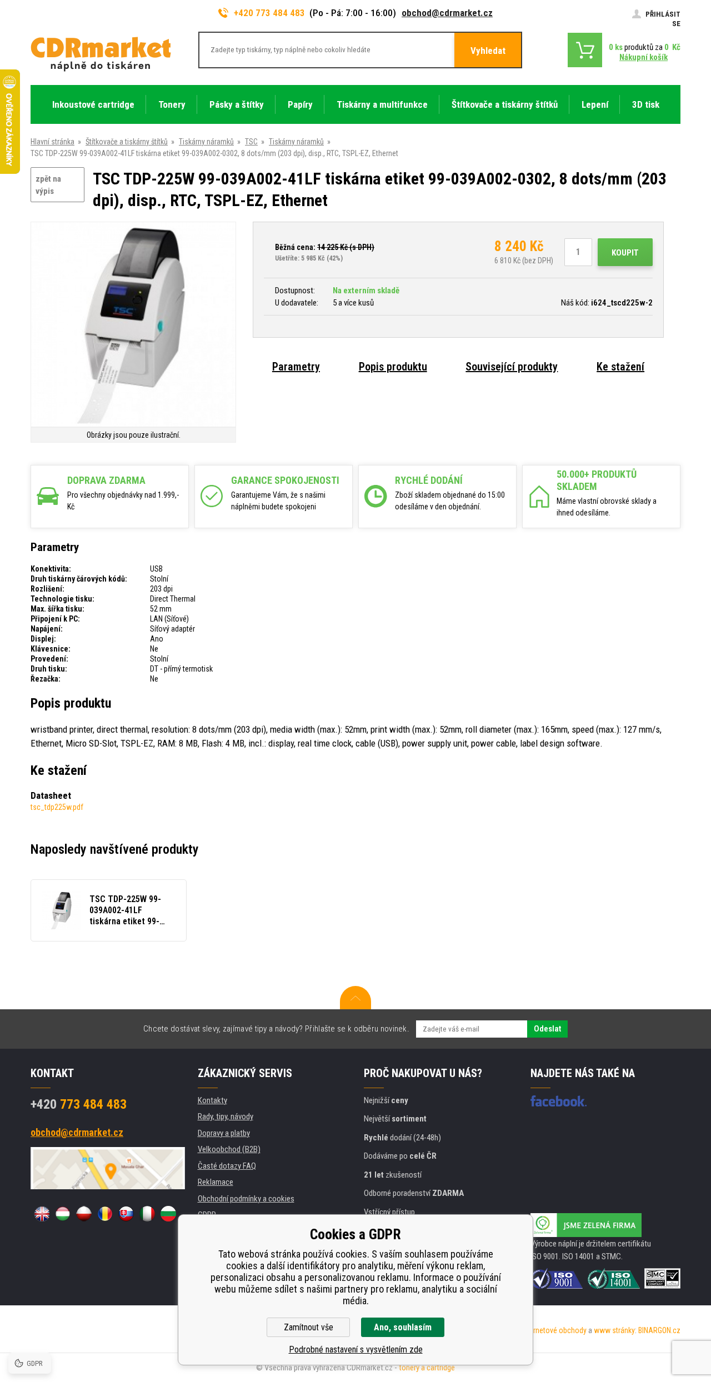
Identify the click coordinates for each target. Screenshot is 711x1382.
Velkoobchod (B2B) (229, 1149)
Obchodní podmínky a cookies (246, 1199)
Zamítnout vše (308, 1327)
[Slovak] (126, 1213)
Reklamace (215, 1182)
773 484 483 (79, 1104)
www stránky (614, 1330)
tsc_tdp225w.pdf (57, 807)
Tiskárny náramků (206, 141)
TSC (251, 141)
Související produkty (511, 366)
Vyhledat (487, 50)
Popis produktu (393, 366)
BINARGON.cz (659, 1330)
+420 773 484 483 (269, 12)
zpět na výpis (48, 185)
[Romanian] (105, 1213)
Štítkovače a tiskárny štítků (127, 141)
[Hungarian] (63, 1213)
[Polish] (84, 1213)
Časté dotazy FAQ (227, 1166)
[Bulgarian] (168, 1213)
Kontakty (212, 1100)
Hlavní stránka (52, 141)
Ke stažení (620, 366)
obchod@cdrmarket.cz (447, 12)
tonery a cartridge (427, 1368)
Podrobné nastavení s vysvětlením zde (356, 1349)
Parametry (296, 366)
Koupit (625, 253)
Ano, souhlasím (403, 1327)
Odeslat (547, 1029)
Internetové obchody (554, 1330)
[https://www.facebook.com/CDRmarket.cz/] (558, 1100)
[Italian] (147, 1213)
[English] (41, 1213)
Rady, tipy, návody (225, 1116)
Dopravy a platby (224, 1133)
